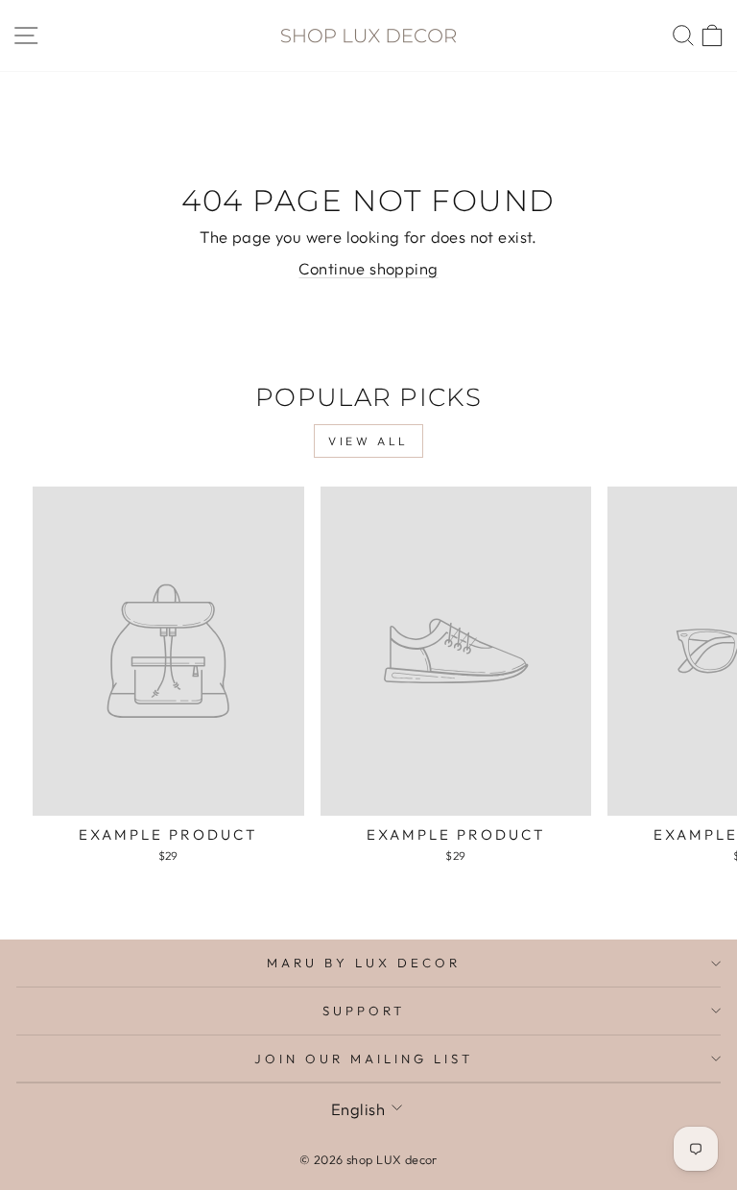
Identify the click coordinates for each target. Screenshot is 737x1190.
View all (368, 441)
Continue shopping (368, 268)
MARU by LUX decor (364, 962)
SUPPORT (363, 1010)
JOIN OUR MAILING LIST (363, 1058)
